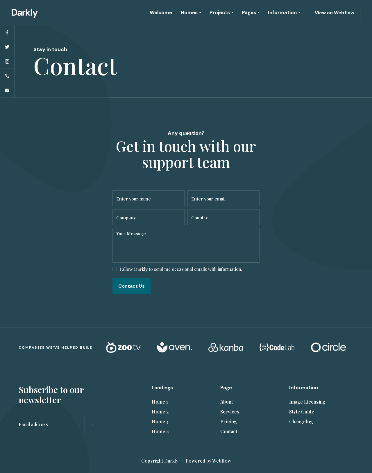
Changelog (301, 421)
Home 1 (160, 402)
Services (229, 411)
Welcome (161, 12)
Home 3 (160, 421)
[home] (25, 12)
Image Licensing (307, 402)
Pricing (228, 421)
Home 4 (160, 431)
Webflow (221, 461)
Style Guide (301, 411)
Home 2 (160, 411)
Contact (228, 431)
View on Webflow (334, 13)
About (226, 402)
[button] (190, 12)
